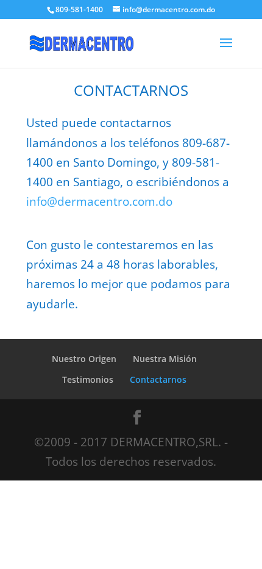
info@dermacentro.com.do (99, 201)
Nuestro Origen (84, 358)
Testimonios (87, 379)
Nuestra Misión (165, 358)
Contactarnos (158, 379)
